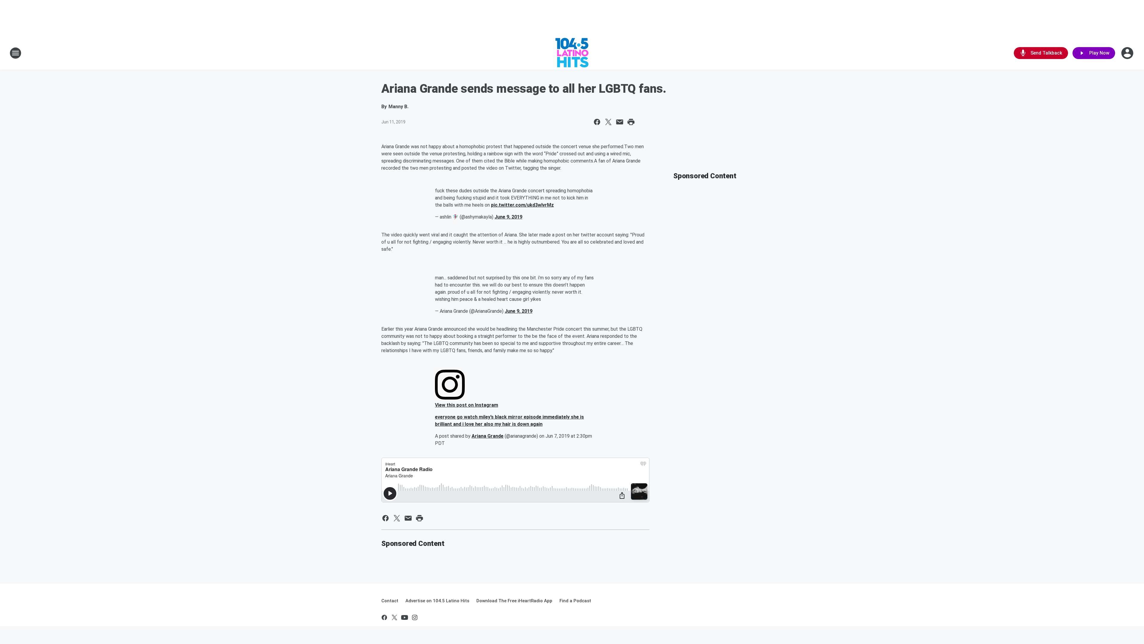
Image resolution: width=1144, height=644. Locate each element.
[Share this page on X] (608, 122)
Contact (389, 600)
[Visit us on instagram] (414, 617)
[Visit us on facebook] (384, 617)
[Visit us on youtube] (404, 617)
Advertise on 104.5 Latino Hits (437, 600)
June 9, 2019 (508, 217)
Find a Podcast (575, 600)
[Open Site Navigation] (15, 53)
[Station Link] (572, 53)
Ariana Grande (487, 436)
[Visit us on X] (394, 617)
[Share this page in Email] (619, 122)
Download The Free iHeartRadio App (514, 600)
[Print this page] (631, 122)
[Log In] (1127, 53)
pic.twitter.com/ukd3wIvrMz (522, 205)
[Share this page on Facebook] (597, 122)
